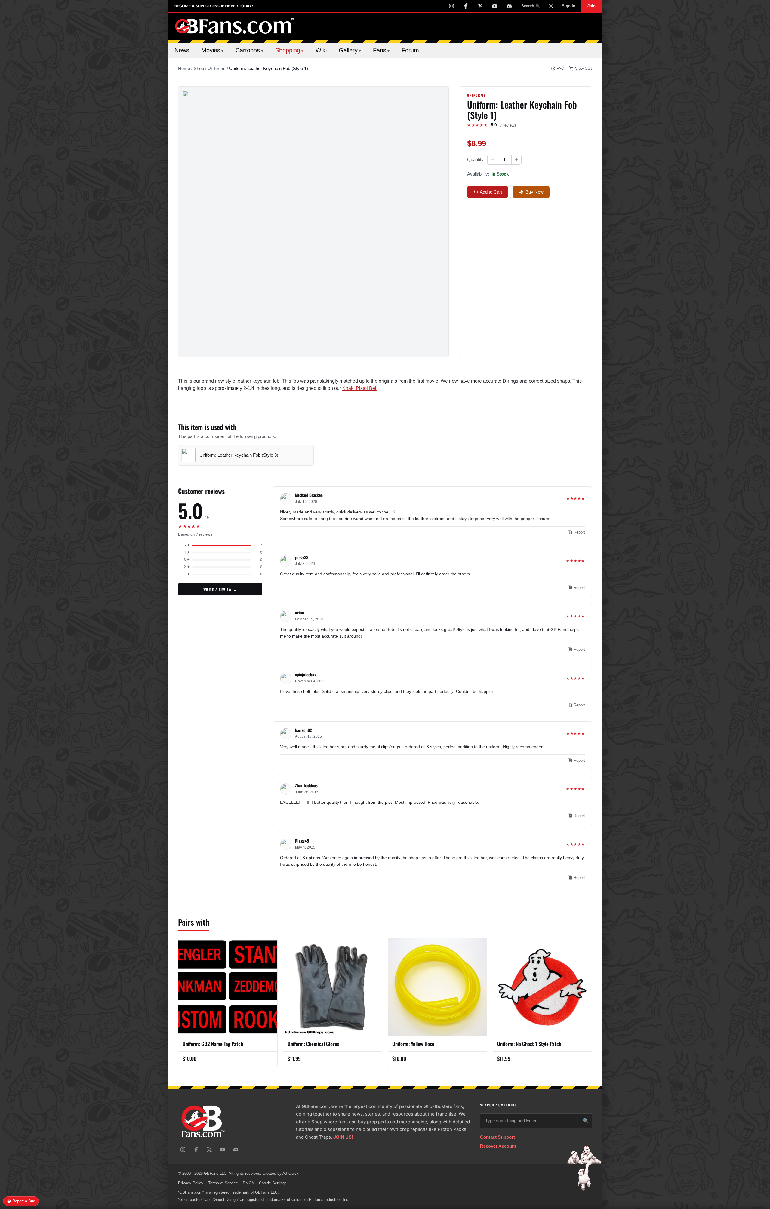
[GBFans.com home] (234, 26)
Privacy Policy (190, 1183)
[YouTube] (495, 6)
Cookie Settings (273, 1183)
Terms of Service (223, 1183)
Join (591, 6)
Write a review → (220, 589)
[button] (492, 159)
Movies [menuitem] (212, 50)
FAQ (560, 68)
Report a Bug (23, 1201)
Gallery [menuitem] (350, 50)
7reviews (508, 125)
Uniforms (217, 68)
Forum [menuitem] (410, 50)
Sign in (568, 6)
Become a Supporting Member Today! (213, 6)
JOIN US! (343, 1137)
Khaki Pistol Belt (359, 388)
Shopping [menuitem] (289, 50)
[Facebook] (466, 6)
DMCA (248, 1183)
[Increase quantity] (516, 159)
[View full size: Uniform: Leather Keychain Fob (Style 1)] (313, 221)
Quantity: (476, 159)
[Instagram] (451, 6)
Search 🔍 (530, 6)
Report (579, 532)
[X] (480, 6)
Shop (199, 68)
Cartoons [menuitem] (249, 50)
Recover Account (498, 1146)
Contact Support (497, 1137)
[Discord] (509, 6)
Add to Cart (491, 191)
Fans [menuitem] (381, 50)
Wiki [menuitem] (321, 50)
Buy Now (534, 191)
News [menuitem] (181, 50)
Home (184, 68)
